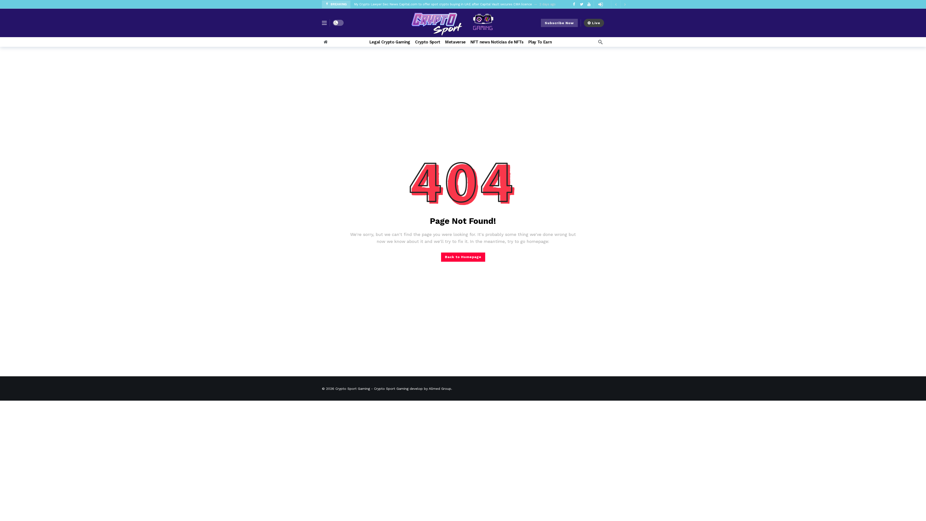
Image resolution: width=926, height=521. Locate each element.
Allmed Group (440, 389)
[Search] (600, 42)
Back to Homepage (463, 257)
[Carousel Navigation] (620, 4)
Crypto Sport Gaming (352, 389)
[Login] (600, 4)
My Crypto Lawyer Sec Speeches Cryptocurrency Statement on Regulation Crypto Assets (423, 5)
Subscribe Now (559, 23)
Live (596, 23)
